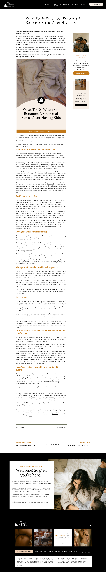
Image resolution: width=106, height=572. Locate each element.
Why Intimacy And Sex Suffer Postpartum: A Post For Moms (86, 445)
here (30, 416)
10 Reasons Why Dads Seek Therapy (28, 445)
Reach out (55, 414)
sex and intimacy (43, 55)
